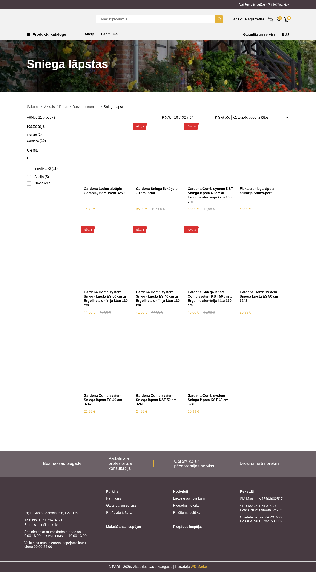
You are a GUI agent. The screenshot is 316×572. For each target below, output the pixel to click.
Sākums (33, 107)
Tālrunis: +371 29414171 (43, 520)
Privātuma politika (186, 512)
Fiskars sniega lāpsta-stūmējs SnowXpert (257, 191)
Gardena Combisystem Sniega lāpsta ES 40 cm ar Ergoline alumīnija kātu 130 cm (158, 298)
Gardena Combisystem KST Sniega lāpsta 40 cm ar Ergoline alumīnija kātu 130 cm (210, 195)
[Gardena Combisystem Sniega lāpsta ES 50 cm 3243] (262, 257)
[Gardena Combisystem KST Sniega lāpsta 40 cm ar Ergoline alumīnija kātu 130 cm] (210, 153)
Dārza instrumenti (85, 107)
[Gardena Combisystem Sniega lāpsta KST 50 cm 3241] (159, 360)
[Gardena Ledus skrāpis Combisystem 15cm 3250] (107, 153)
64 (191, 117)
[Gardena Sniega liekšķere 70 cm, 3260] (159, 153)
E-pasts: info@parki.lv (41, 525)
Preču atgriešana (119, 512)
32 (184, 117)
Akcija (89, 34)
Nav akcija (42, 183)
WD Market (199, 567)
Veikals (49, 107)
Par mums (109, 34)
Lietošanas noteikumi (189, 498)
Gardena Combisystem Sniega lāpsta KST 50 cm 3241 (156, 400)
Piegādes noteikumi (188, 505)
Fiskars (32, 134)
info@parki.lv (280, 4)
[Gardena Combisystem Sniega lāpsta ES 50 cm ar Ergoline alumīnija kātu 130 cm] (107, 257)
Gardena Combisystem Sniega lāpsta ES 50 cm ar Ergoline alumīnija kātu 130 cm (106, 298)
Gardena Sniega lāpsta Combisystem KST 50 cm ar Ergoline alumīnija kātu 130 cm (210, 298)
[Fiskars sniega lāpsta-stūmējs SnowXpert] (262, 153)
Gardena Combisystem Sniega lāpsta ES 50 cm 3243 (259, 296)
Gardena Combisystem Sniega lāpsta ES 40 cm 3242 (103, 400)
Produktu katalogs (49, 34)
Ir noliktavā (42, 168)
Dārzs (63, 107)
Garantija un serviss (259, 34)
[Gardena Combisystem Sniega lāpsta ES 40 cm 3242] (107, 360)
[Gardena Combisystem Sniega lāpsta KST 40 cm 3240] (210, 360)
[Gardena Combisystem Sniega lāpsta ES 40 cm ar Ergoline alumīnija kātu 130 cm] (159, 257)
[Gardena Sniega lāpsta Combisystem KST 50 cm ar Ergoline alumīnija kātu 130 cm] (210, 257)
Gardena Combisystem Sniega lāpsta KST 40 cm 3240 (208, 400)
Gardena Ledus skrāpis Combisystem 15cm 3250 (104, 191)
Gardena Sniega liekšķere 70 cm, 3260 (157, 191)
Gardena (33, 141)
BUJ (285, 34)
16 (176, 117)
